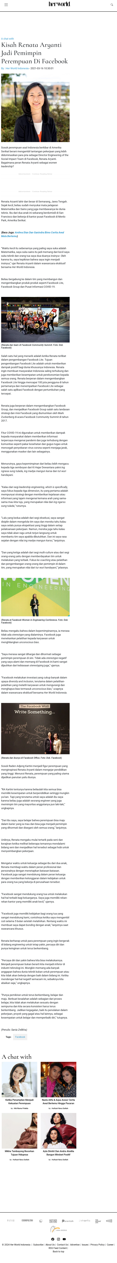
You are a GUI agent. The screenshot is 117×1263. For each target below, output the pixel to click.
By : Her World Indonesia (15, 68)
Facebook (20, 1037)
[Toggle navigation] (6, 4)
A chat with (7, 38)
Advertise (74, 1244)
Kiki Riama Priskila (21, 1108)
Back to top (58, 1251)
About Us (50, 1244)
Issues (85, 1244)
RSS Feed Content (58, 1248)
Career (110, 1244)
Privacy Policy (97, 1244)
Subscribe (38, 1244)
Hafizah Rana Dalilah (60, 1108)
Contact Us (62, 1244)
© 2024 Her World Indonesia (16, 1244)
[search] (111, 4)
